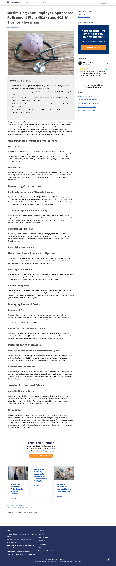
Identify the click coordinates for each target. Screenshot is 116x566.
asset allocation (14, 507)
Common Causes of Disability (87, 107)
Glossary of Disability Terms (87, 110)
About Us (41, 534)
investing (23, 507)
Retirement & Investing (17, 505)
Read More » (14, 498)
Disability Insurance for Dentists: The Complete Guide (19, 541)
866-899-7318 (103, 3)
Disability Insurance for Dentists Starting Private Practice (63, 488)
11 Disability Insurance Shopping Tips (90, 103)
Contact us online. (84, 17)
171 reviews (97, 87)
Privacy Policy (42, 544)
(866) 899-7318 (84, 15)
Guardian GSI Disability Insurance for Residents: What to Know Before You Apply (40, 475)
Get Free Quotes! (93, 47)
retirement (29, 507)
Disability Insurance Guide (86, 96)
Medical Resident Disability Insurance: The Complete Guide (20, 546)
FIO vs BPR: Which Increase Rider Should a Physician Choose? (17, 489)
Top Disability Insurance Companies (18, 551)
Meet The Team (43, 537)
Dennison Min (88, 62)
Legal (39, 547)
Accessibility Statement (45, 551)
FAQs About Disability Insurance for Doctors (21, 554)
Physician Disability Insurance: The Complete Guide (21, 535)
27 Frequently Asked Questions (87, 99)
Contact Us (41, 540)
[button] (107, 63)
